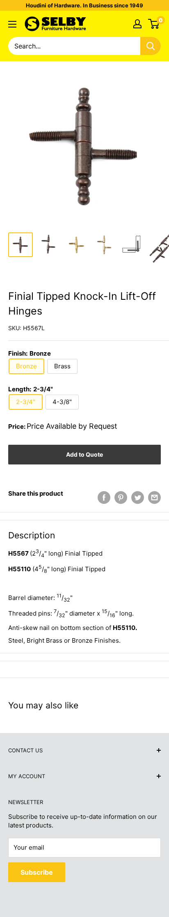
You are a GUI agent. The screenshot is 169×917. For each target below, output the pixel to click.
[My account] (137, 23)
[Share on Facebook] (104, 497)
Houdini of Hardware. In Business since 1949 (84, 5)
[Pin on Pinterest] (120, 497)
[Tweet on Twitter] (137, 497)
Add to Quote (84, 454)
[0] (154, 24)
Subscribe (37, 872)
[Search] (150, 46)
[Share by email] (154, 497)
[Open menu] (12, 24)
